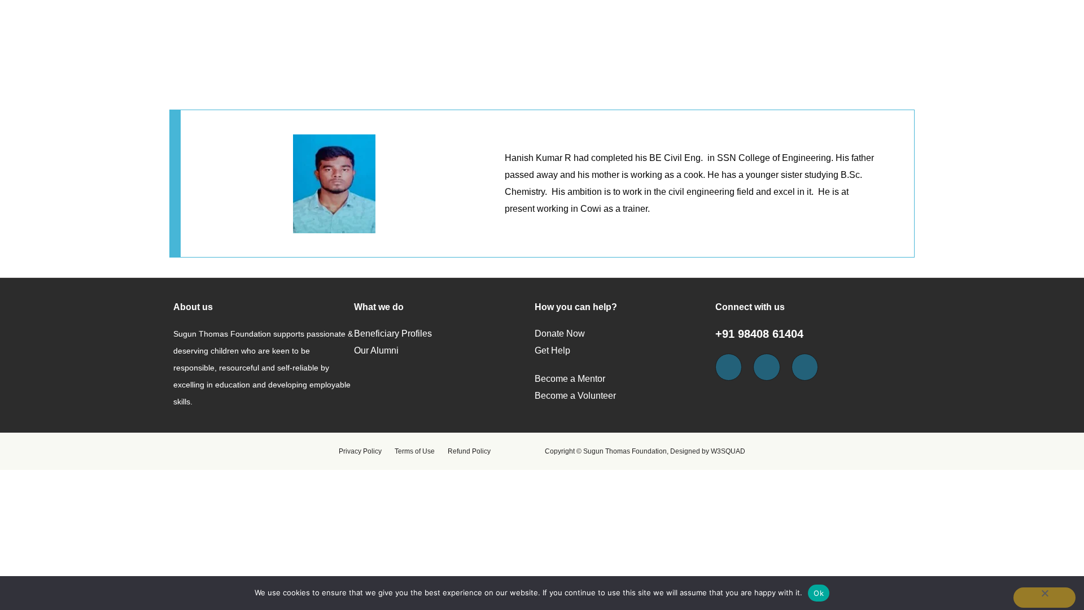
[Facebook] (728, 367)
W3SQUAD (728, 451)
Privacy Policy (360, 451)
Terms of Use (415, 451)
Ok (819, 593)
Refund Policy (469, 451)
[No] (1044, 597)
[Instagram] (766, 367)
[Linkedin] (805, 367)
